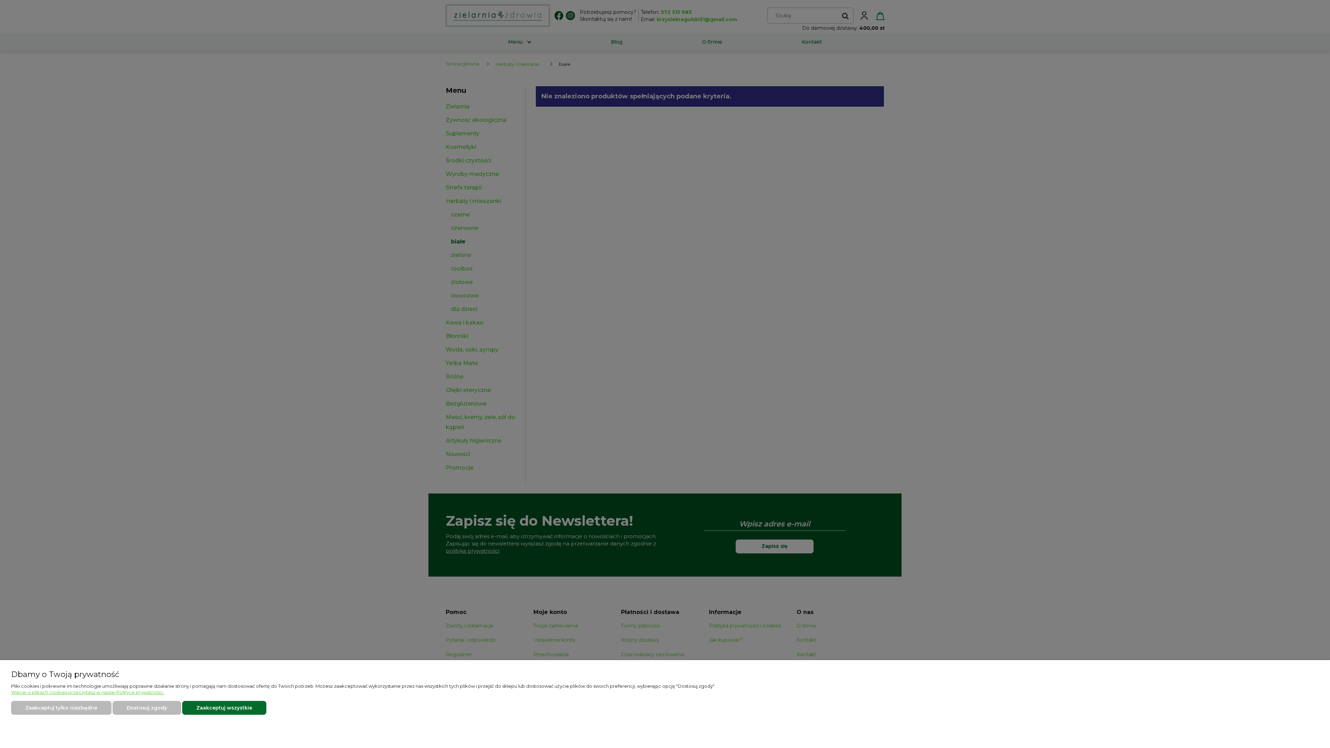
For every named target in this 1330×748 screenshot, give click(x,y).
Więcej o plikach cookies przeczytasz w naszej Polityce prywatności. (87, 692)
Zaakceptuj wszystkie (224, 708)
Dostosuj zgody (147, 708)
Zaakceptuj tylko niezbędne (61, 708)
